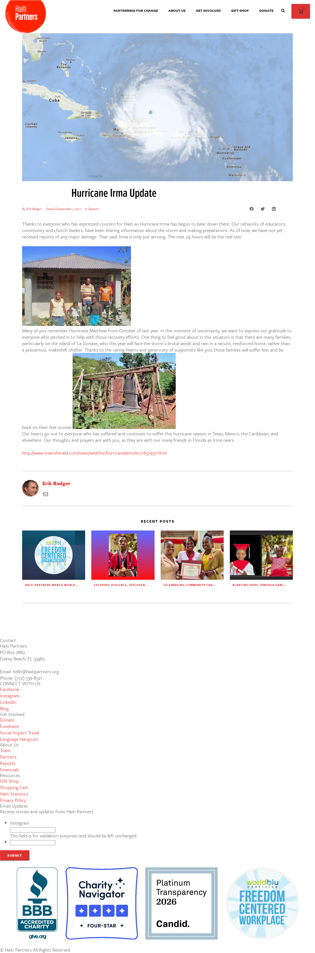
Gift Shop (240, 10)
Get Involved (208, 10)
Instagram (20, 822)
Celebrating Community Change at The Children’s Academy (215, 585)
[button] (283, 10)
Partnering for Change (135, 10)
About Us (177, 10)
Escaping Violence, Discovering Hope (127, 585)
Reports (93, 208)
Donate (266, 10)
